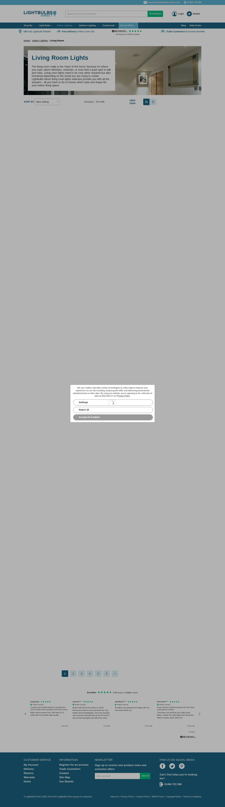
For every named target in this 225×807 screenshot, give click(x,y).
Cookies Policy (143, 797)
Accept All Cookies (89, 417)
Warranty (29, 777)
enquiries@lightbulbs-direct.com (164, 2)
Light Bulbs (44, 25)
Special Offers (127, 25)
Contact (64, 773)
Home (27, 781)
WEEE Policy (158, 797)
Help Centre (195, 25)
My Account (31, 764)
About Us (114, 797)
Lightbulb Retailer (37, 31)
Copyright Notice (173, 797)
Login (181, 14)
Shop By (28, 25)
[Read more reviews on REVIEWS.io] (188, 737)
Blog (183, 25)
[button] (25, 714)
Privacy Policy (127, 797)
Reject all (84, 410)
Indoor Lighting (64, 25)
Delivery (29, 769)
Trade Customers (69, 769)
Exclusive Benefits (185, 31)
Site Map (64, 777)
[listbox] (47, 101)
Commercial (108, 25)
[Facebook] (162, 766)
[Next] (115, 673)
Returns (28, 773)
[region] (112, 714)
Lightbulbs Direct (65, 797)
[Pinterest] (182, 766)
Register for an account (73, 764)
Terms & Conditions (192, 797)
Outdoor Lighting (87, 25)
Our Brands (66, 781)
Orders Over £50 (78, 31)
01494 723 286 (194, 2)
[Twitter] (172, 766)
